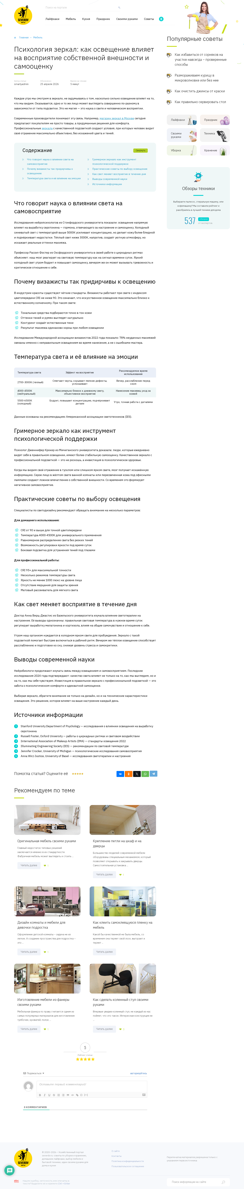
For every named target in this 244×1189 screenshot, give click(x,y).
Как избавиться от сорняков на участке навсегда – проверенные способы (201, 59)
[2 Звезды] (75, 774)
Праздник (103, 19)
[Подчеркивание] (49, 1095)
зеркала (47, 128)
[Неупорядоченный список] (63, 1095)
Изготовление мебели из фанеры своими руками (43, 1002)
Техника (209, 133)
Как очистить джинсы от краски (200, 91)
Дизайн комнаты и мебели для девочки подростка (41, 925)
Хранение (210, 150)
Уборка (176, 150)
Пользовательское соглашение (128, 1166)
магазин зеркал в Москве (117, 118)
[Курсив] (44, 1095)
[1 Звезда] (73, 774)
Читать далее (29, 865)
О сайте (116, 1151)
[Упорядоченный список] (58, 1095)
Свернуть (140, 150)
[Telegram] (153, 774)
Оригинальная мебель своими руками (46, 841)
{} (81, 1095)
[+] (86, 1095)
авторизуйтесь (138, 1073)
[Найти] (118, 9)
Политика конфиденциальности (128, 1161)
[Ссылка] (77, 1095)
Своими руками (127, 19)
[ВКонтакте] (120, 774)
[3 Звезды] (77, 774)
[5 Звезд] (82, 774)
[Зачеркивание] (54, 1095)
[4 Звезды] (80, 774)
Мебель (71, 19)
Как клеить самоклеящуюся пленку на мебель (122, 925)
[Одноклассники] (128, 774)
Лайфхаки (52, 19)
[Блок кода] (72, 1095)
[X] (137, 774)
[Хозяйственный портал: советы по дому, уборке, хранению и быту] (23, 15)
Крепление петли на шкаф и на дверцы (117, 843)
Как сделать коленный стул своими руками (120, 1002)
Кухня (86, 19)
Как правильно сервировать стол (200, 102)
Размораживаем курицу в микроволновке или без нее (197, 77)
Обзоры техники (198, 188)
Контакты (117, 1156)
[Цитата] (68, 1095)
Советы (149, 19)
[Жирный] (40, 1095)
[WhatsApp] (145, 774)
